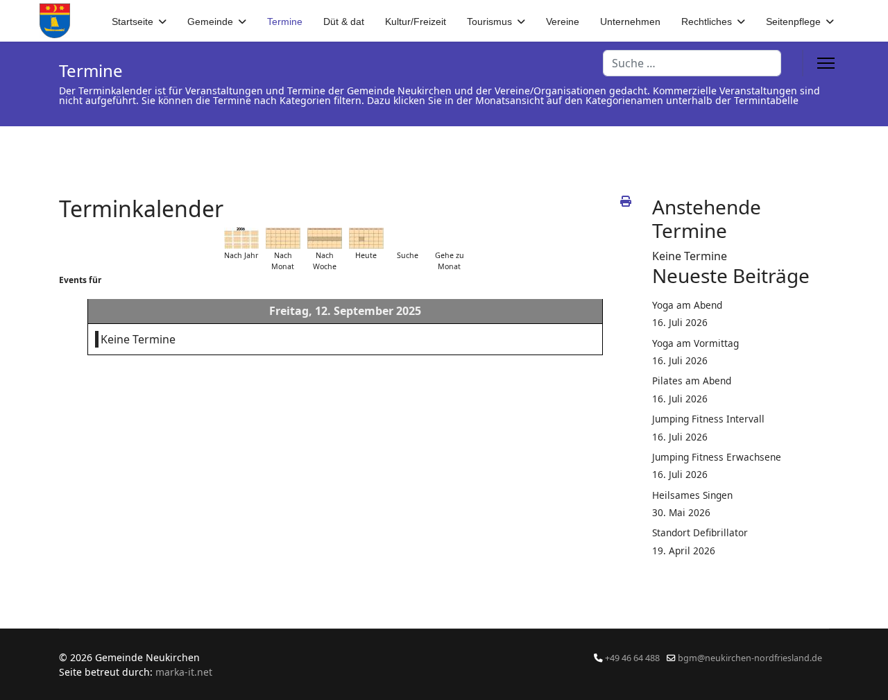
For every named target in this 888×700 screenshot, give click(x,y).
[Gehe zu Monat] (449, 238)
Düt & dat (343, 21)
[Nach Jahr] (241, 238)
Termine (284, 21)
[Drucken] (625, 201)
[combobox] (692, 63)
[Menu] (826, 63)
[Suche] (408, 238)
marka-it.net (183, 671)
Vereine (562, 21)
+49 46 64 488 (632, 658)
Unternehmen (630, 21)
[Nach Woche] (324, 238)
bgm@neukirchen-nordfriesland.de (750, 658)
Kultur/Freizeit (415, 21)
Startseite (132, 21)
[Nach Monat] (283, 238)
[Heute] (366, 238)
